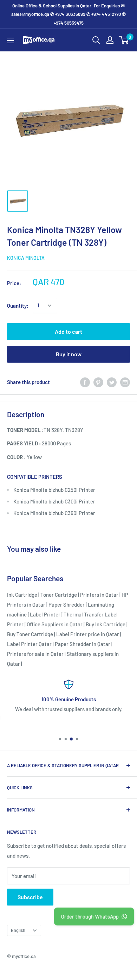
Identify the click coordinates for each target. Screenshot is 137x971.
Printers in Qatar (99, 594)
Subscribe (30, 897)
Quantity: (17, 305)
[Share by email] (125, 382)
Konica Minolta (26, 258)
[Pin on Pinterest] (98, 382)
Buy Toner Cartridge (30, 634)
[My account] (109, 40)
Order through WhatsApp (89, 916)
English (18, 930)
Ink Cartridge (22, 594)
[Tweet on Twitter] (112, 382)
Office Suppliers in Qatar (55, 624)
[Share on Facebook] (85, 382)
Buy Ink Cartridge (105, 624)
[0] (124, 40)
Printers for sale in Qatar (35, 654)
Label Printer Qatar (29, 644)
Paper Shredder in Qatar (82, 644)
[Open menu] (10, 40)
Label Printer (45, 614)
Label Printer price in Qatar (87, 634)
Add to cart (68, 331)
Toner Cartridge (58, 594)
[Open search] (96, 40)
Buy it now (68, 354)
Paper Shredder (66, 604)
